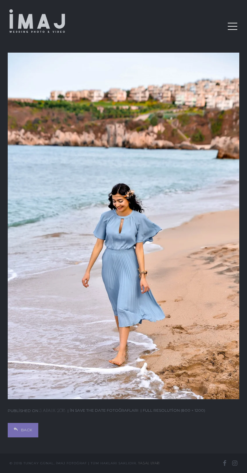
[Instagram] (234, 463)
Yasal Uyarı (149, 463)
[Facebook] (224, 463)
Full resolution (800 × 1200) (174, 410)
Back (26, 429)
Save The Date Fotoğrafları (106, 410)
